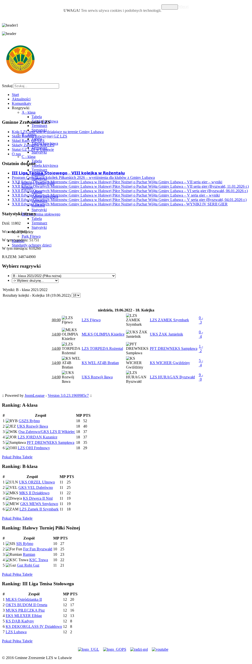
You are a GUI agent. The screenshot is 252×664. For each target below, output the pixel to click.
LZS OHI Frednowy (34, 448)
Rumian (29, 554)
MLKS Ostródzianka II (24, 599)
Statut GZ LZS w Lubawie (33, 149)
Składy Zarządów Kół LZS (33, 145)
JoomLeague (35, 395)
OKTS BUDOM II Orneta (26, 605)
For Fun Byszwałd (37, 549)
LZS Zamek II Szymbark (39, 509)
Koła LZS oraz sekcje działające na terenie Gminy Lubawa (58, 132)
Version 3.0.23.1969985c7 (68, 395)
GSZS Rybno (29, 421)
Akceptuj (169, 7)
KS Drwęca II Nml (38, 498)
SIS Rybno (24, 543)
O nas (16, 154)
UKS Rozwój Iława (32, 426)
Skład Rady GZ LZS (28, 141)
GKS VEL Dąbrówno (35, 487)
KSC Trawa (38, 560)
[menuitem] (15, 95)
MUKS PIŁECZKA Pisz (25, 610)
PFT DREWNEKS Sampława (50, 442)
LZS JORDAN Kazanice (37, 437)
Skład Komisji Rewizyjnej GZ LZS (39, 136)
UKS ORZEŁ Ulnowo (37, 482)
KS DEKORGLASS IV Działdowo (34, 626)
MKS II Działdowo (34, 493)
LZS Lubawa (16, 632)
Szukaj (7, 86)
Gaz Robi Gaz (28, 565)
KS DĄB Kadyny (20, 621)
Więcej (183, 6)
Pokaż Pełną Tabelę (17, 457)
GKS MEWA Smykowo (39, 504)
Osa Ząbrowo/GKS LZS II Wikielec (46, 432)
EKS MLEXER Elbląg (24, 616)
